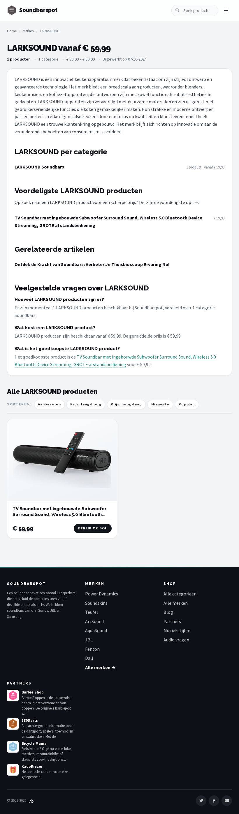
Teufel (91, 612)
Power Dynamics (101, 594)
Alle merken (176, 603)
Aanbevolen (49, 404)
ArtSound (94, 621)
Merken (28, 31)
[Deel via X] (201, 800)
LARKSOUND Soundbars (39, 167)
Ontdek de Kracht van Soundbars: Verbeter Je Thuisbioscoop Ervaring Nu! (92, 264)
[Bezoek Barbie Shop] (13, 695)
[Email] (227, 800)
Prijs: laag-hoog (85, 404)
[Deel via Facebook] (214, 800)
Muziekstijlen (177, 630)
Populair (187, 404)
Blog (168, 612)
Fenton (92, 649)
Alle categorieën (180, 594)
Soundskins (96, 603)
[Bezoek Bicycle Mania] (13, 747)
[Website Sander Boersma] (31, 800)
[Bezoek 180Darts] (13, 724)
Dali (89, 658)
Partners (172, 621)
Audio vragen (176, 640)
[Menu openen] (226, 10)
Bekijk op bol (92, 528)
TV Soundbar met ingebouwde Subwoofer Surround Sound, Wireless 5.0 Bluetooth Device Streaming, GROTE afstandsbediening (108, 221)
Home (12, 31)
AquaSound (96, 630)
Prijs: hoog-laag (126, 404)
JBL (89, 640)
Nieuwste (160, 404)
